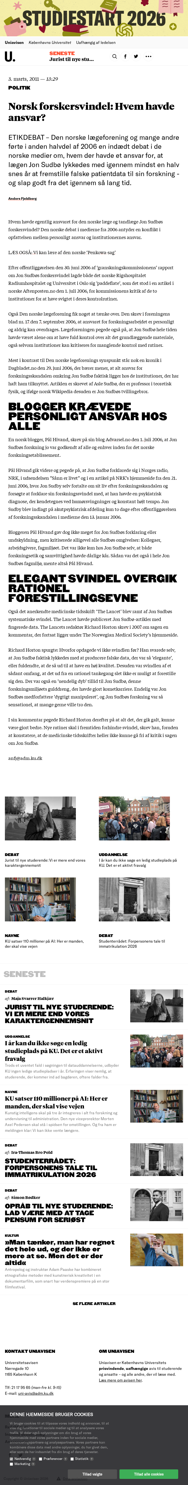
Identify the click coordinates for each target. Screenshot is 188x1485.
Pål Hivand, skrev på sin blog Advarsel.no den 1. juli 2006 (103, 439)
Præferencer (55, 1458)
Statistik (83, 1458)
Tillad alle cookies (149, 1474)
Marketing (24, 1464)
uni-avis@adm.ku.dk (36, 1393)
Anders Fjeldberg (22, 198)
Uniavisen (14, 42)
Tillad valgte (92, 1474)
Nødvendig (24, 1458)
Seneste (62, 53)
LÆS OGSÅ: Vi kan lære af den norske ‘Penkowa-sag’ (62, 252)
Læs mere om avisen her (120, 1380)
